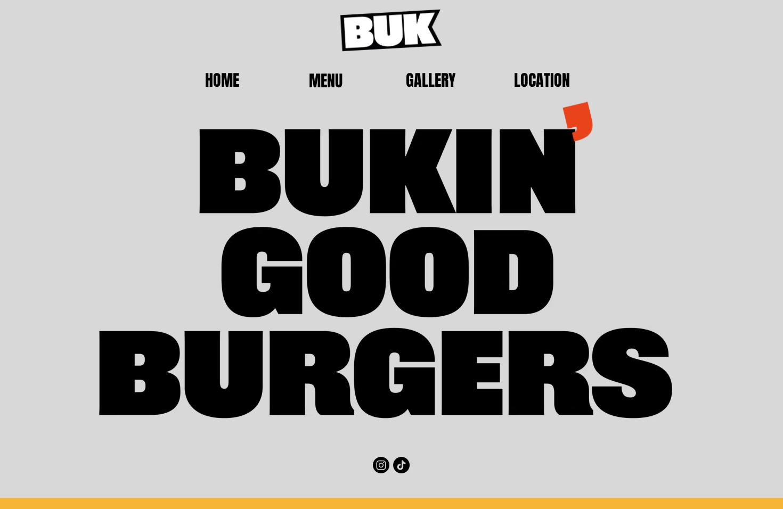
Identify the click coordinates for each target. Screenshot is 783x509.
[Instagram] (381, 465)
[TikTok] (401, 465)
